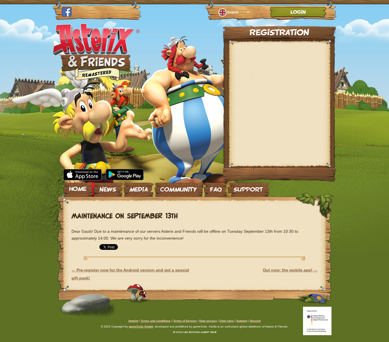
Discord (255, 320)
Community (179, 187)
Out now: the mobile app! (290, 270)
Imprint (133, 320)
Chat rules (227, 320)
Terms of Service (185, 320)
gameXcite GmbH (141, 326)
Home (77, 187)
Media (138, 187)
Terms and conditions (156, 320)
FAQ (215, 187)
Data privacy (208, 320)
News (107, 187)
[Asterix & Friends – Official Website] (96, 79)
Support (248, 187)
